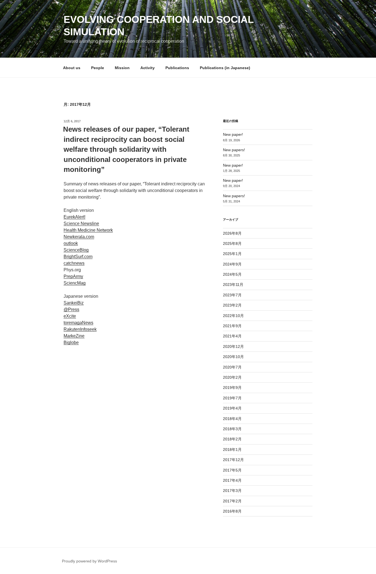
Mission (122, 68)
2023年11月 (233, 284)
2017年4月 (232, 480)
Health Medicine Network (88, 230)
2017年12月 (233, 459)
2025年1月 (232, 253)
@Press (71, 309)
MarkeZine (74, 336)
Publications (177, 68)
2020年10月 (233, 356)
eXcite (70, 316)
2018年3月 (232, 429)
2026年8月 (232, 233)
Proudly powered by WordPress (89, 561)
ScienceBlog (76, 250)
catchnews (74, 263)
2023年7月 (232, 295)
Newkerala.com (79, 236)
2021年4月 (232, 336)
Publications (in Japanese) (225, 68)
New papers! (234, 150)
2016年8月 (232, 511)
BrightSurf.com (78, 256)
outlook (71, 243)
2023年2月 (232, 305)
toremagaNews (78, 322)
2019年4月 (232, 408)
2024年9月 (232, 264)
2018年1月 (232, 449)
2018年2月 (232, 439)
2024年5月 (232, 274)
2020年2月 (232, 377)
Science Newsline (81, 223)
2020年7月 (232, 367)
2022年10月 (233, 315)
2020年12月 (233, 346)
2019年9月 (232, 387)
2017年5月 (232, 470)
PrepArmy (73, 276)
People (97, 68)
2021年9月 (232, 326)
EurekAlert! (74, 217)
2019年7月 (232, 398)
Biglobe (71, 342)
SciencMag (75, 283)
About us (71, 68)
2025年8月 (232, 243)
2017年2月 (232, 501)
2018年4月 (232, 418)
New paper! (233, 134)
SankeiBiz (74, 302)
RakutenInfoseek (80, 329)
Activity (147, 68)
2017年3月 (232, 490)
